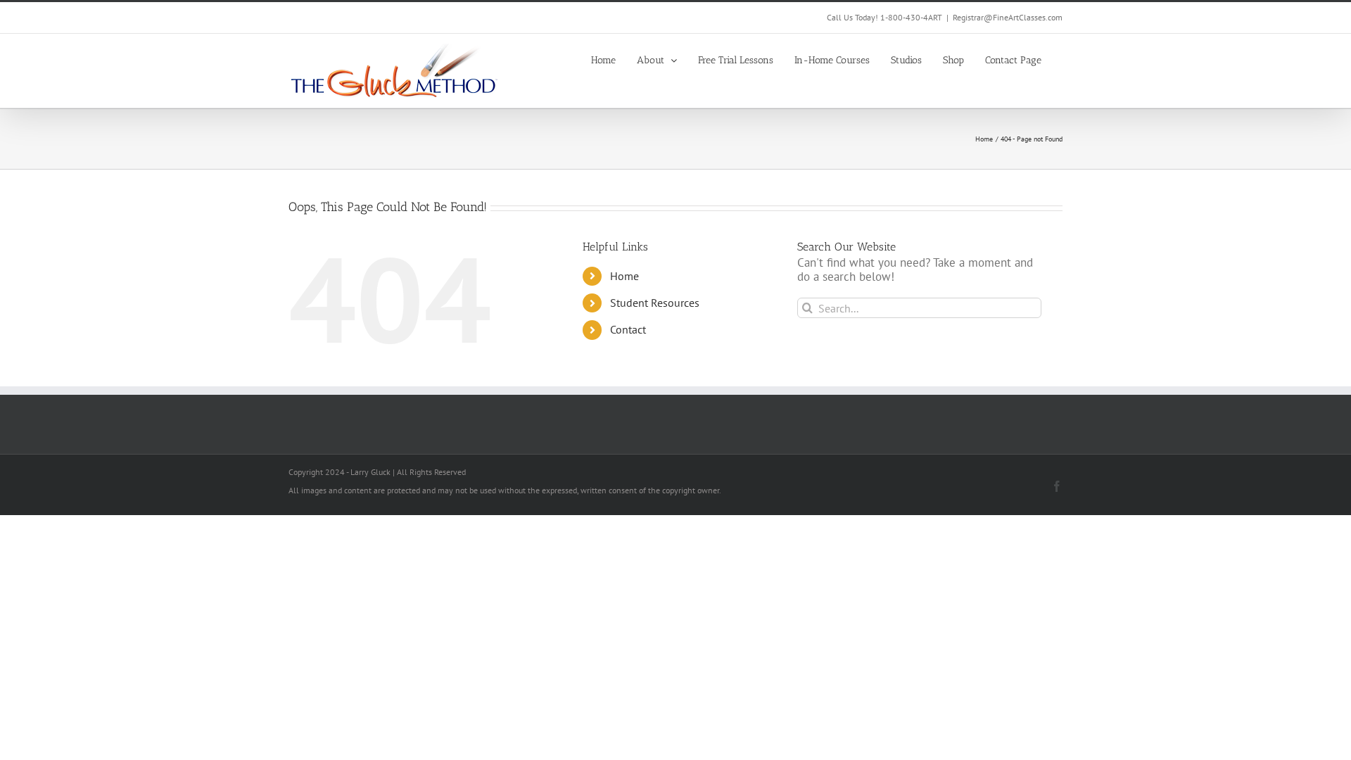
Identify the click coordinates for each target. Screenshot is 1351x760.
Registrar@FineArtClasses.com (1008, 17)
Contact (628, 329)
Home (624, 276)
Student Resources (654, 303)
